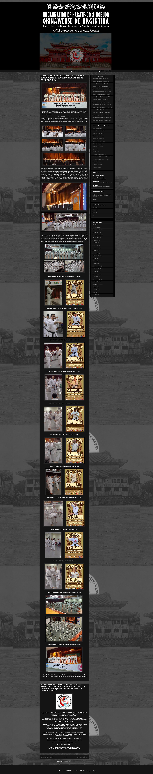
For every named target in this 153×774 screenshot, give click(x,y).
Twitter (94, 215)
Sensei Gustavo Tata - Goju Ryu (101, 99)
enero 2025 (95, 245)
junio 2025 (95, 240)
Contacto (95, 199)
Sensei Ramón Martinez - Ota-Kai (101, 96)
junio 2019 (95, 289)
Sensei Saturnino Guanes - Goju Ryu (102, 89)
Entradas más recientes (47, 757)
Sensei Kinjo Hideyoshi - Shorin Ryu (102, 91)
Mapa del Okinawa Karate (105, 71)
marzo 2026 (96, 227)
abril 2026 (95, 224)
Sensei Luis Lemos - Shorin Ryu (101, 78)
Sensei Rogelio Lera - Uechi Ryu (101, 83)
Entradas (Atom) (67, 761)
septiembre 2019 (97, 284)
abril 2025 (95, 242)
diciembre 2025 (96, 229)
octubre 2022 (96, 258)
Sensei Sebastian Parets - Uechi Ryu (102, 104)
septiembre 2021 (97, 274)
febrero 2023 (96, 250)
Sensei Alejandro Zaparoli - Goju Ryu (102, 94)
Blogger (94, 770)
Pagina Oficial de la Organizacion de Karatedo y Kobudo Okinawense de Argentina (102, 195)
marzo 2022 (96, 263)
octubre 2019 (96, 281)
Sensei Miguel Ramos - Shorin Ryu (101, 112)
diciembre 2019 (96, 279)
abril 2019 (95, 294)
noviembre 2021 (97, 268)
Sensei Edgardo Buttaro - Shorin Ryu (102, 117)
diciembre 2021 (96, 266)
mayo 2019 (95, 292)
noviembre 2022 (97, 255)
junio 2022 (95, 261)
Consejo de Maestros (73, 71)
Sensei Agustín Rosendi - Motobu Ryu (102, 107)
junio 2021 (95, 276)
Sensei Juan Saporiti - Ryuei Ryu (101, 86)
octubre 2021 (96, 271)
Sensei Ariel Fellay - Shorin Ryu (100, 109)
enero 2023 (95, 253)
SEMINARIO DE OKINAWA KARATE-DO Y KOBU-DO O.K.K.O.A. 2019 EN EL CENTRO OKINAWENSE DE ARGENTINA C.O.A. (62, 78)
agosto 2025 (96, 237)
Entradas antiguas (82, 757)
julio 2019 (95, 287)
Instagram (95, 209)
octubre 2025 (96, 232)
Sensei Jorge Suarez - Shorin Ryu (101, 115)
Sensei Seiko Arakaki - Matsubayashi (102, 120)
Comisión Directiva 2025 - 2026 (56, 71)
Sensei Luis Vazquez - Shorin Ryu (101, 102)
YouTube (95, 207)
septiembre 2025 (97, 235)
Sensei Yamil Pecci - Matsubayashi (101, 81)
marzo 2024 (96, 248)
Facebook (95, 212)
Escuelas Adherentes (88, 71)
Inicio (42, 71)
